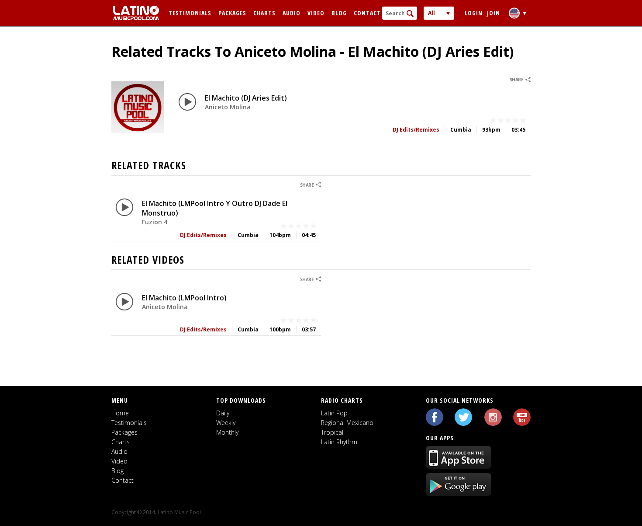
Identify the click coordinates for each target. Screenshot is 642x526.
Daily (222, 413)
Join (493, 13)
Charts (264, 13)
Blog (339, 13)
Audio (291, 13)
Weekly (225, 422)
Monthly (227, 432)
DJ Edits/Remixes (416, 129)
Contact (367, 13)
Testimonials (190, 13)
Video (315, 13)
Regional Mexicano (347, 422)
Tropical (332, 432)
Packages (232, 13)
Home (120, 413)
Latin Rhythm (339, 442)
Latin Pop (334, 413)
